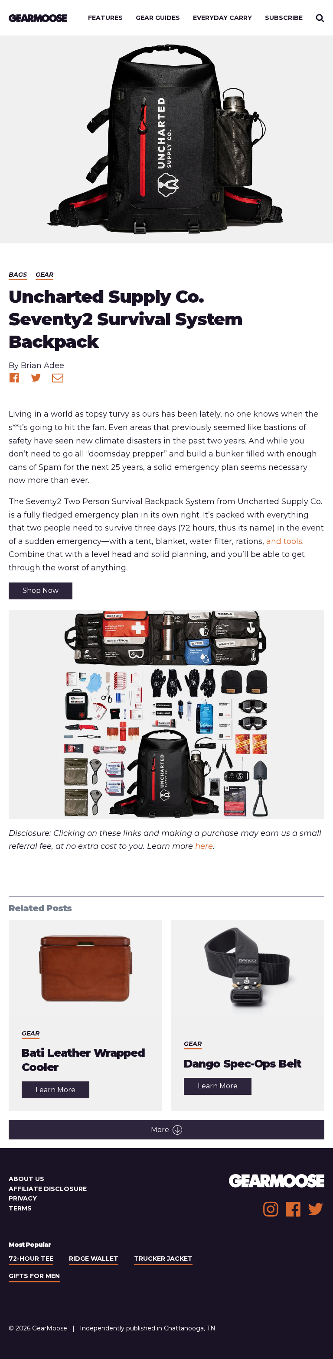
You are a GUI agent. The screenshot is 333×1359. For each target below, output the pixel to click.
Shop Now (41, 590)
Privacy (23, 1198)
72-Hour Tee (31, 1258)
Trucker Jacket (163, 1258)
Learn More (62, 1091)
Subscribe (284, 18)
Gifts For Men (34, 1276)
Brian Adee (42, 365)
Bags (18, 274)
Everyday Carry (222, 18)
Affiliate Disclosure (48, 1189)
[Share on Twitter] (36, 377)
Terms (20, 1208)
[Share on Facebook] (14, 377)
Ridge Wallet (93, 1258)
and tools (284, 541)
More (160, 1130)
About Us (26, 1179)
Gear (44, 274)
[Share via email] (57, 377)
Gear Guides (158, 18)
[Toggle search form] (320, 17)
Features (105, 18)
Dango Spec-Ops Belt (242, 1063)
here (204, 846)
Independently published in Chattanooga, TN (147, 1328)
